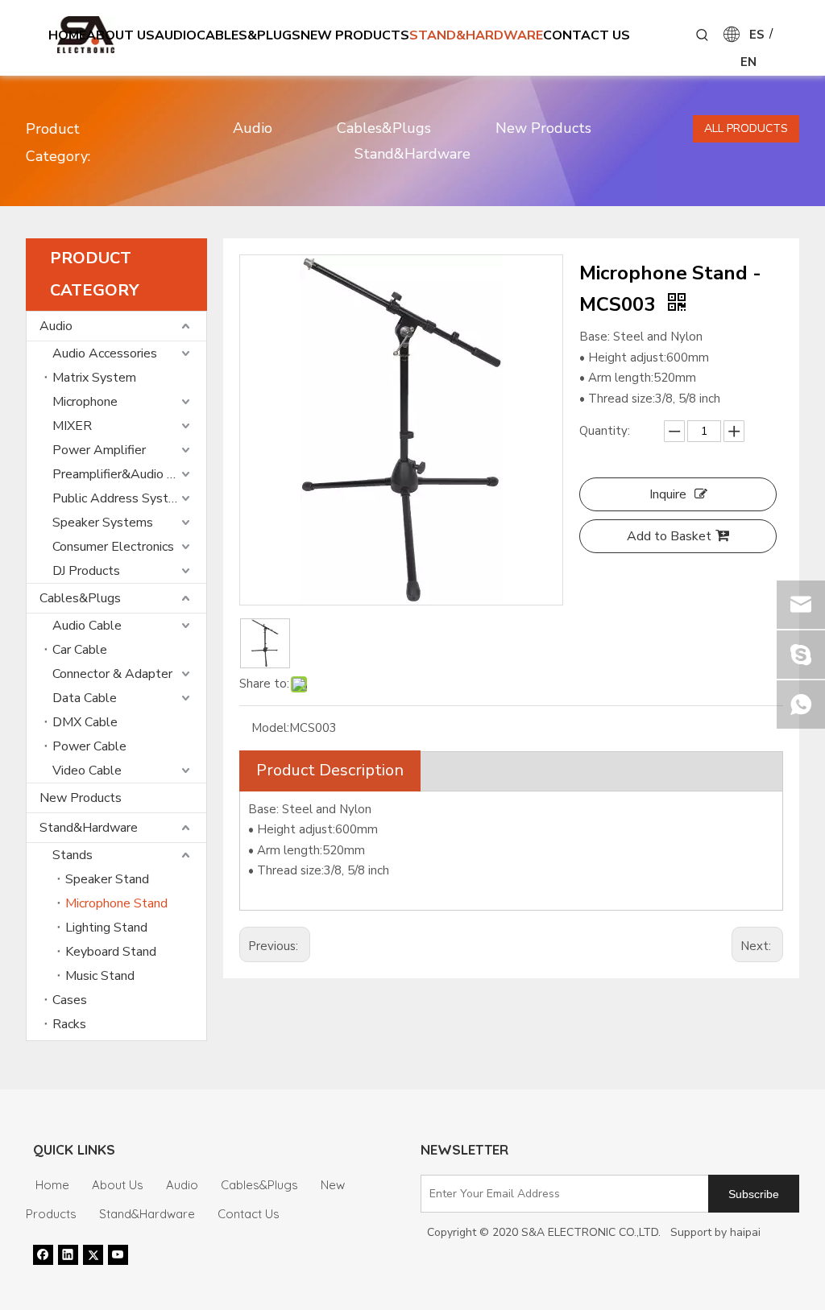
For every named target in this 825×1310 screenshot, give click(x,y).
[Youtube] (118, 1254)
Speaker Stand (107, 879)
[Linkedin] (68, 1254)
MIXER (72, 426)
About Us (117, 1184)
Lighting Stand (106, 927)
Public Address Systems (122, 498)
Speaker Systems (102, 522)
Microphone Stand (116, 903)
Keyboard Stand (110, 952)
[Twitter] (93, 1254)
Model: (270, 728)
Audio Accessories (104, 353)
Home (52, 1184)
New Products (543, 128)
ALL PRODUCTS (746, 128)
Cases (69, 1000)
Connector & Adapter (112, 674)
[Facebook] (43, 1254)
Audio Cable (87, 625)
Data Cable (84, 698)
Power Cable (89, 746)
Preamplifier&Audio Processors (129, 474)
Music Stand (100, 976)
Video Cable (87, 770)
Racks (69, 1024)
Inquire (667, 494)
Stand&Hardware (412, 153)
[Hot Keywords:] (702, 35)
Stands (72, 855)
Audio (252, 128)
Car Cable (79, 650)
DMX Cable (85, 722)
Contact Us (249, 1213)
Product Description (330, 770)
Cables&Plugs (384, 128)
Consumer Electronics (113, 547)
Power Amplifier (99, 450)
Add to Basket (669, 536)
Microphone (85, 402)
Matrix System (94, 377)
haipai (745, 1232)
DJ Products (86, 571)
